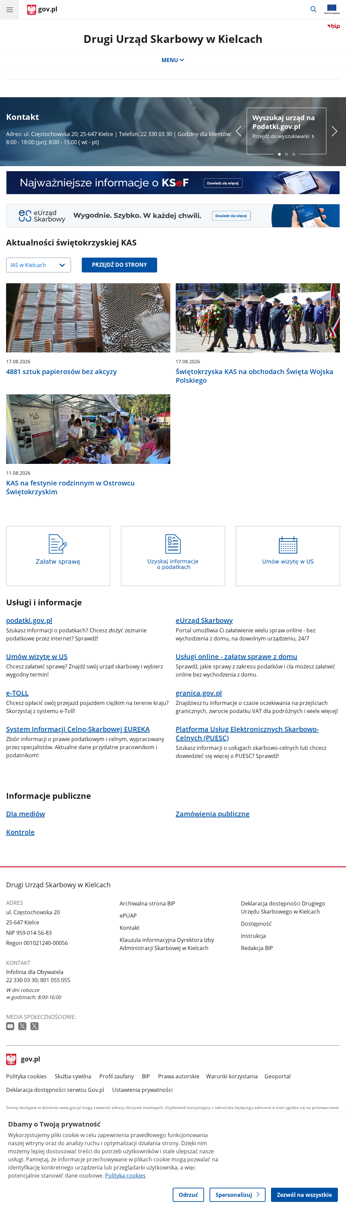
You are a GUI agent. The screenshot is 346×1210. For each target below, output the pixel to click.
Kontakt (130, 927)
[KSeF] (173, 182)
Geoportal (278, 1076)
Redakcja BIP (257, 948)
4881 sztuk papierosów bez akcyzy (61, 371)
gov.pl (30, 1060)
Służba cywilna (73, 1076)
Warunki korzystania (232, 1076)
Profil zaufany (116, 1076)
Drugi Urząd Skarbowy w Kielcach (173, 38)
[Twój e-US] (173, 216)
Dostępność (256, 923)
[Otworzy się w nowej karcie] (11, 1026)
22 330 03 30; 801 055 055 (38, 980)
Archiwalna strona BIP (147, 903)
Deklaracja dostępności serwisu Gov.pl (55, 1090)
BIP (146, 1076)
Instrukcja (253, 936)
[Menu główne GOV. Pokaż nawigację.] (9, 9)
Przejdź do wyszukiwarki (283, 126)
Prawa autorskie (178, 1076)
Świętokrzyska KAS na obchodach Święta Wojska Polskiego (254, 376)
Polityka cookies (26, 1076)
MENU (170, 60)
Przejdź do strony (119, 264)
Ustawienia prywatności (142, 1090)
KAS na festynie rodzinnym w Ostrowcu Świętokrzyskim (70, 487)
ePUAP (128, 915)
